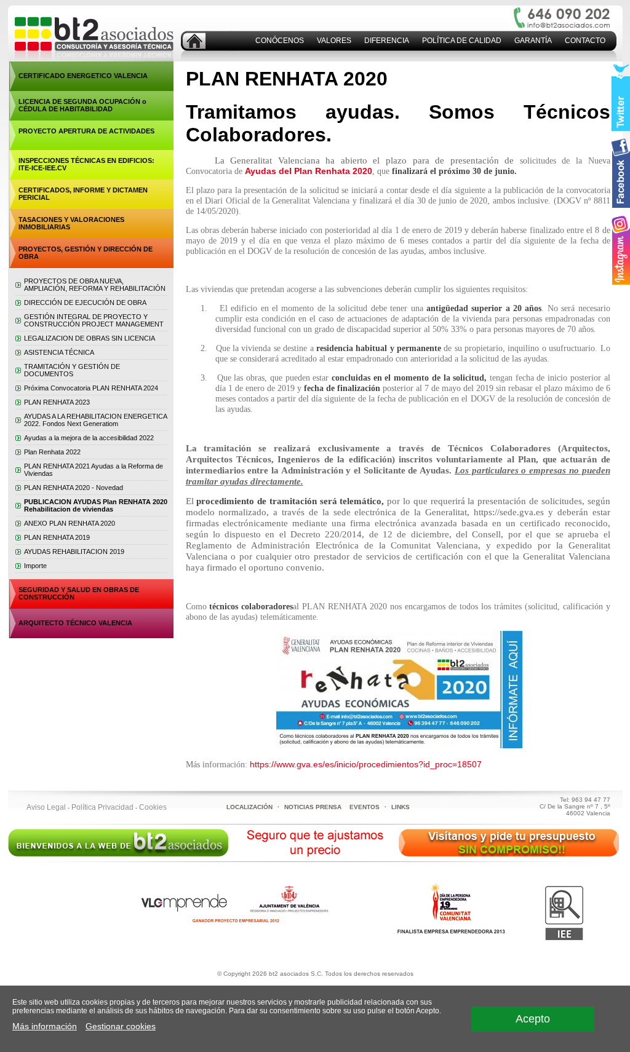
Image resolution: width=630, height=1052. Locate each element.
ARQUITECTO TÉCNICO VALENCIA (75, 623)
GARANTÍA (533, 40)
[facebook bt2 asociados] (620, 174)
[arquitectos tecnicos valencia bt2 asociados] (194, 46)
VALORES (334, 40)
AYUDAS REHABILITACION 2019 (74, 551)
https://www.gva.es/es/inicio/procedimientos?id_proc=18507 (366, 764)
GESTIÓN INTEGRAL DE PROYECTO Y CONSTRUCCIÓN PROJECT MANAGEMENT (94, 320)
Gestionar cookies (121, 1026)
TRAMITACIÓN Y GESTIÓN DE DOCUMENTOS (72, 370)
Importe (35, 565)
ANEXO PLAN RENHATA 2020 (69, 523)
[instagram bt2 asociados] (620, 251)
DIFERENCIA (386, 40)
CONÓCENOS (279, 40)
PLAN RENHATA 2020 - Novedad (73, 487)
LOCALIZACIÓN (249, 807)
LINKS (400, 807)
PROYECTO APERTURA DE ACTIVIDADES (86, 131)
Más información (44, 1026)
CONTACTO (585, 40)
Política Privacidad (102, 807)
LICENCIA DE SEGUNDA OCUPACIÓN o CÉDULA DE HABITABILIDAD (82, 105)
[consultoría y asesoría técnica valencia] (90, 59)
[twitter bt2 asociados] (621, 97)
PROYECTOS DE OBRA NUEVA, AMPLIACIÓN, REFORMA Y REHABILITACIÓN (94, 284)
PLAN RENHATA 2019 (57, 537)
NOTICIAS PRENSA (312, 807)
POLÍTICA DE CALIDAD (461, 40)
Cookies (153, 807)
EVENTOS (364, 807)
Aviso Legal (46, 807)
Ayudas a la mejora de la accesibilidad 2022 (89, 437)
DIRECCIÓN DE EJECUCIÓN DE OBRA (85, 302)
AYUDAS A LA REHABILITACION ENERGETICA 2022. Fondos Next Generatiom (95, 420)
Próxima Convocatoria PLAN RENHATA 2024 (91, 388)
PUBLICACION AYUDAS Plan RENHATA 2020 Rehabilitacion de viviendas (95, 505)
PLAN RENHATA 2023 (57, 402)
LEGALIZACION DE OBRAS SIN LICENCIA (89, 338)
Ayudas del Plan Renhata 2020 (308, 171)
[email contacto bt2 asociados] (569, 25)
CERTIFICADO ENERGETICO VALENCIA (83, 75)
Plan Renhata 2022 (52, 452)
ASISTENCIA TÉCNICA (59, 352)
